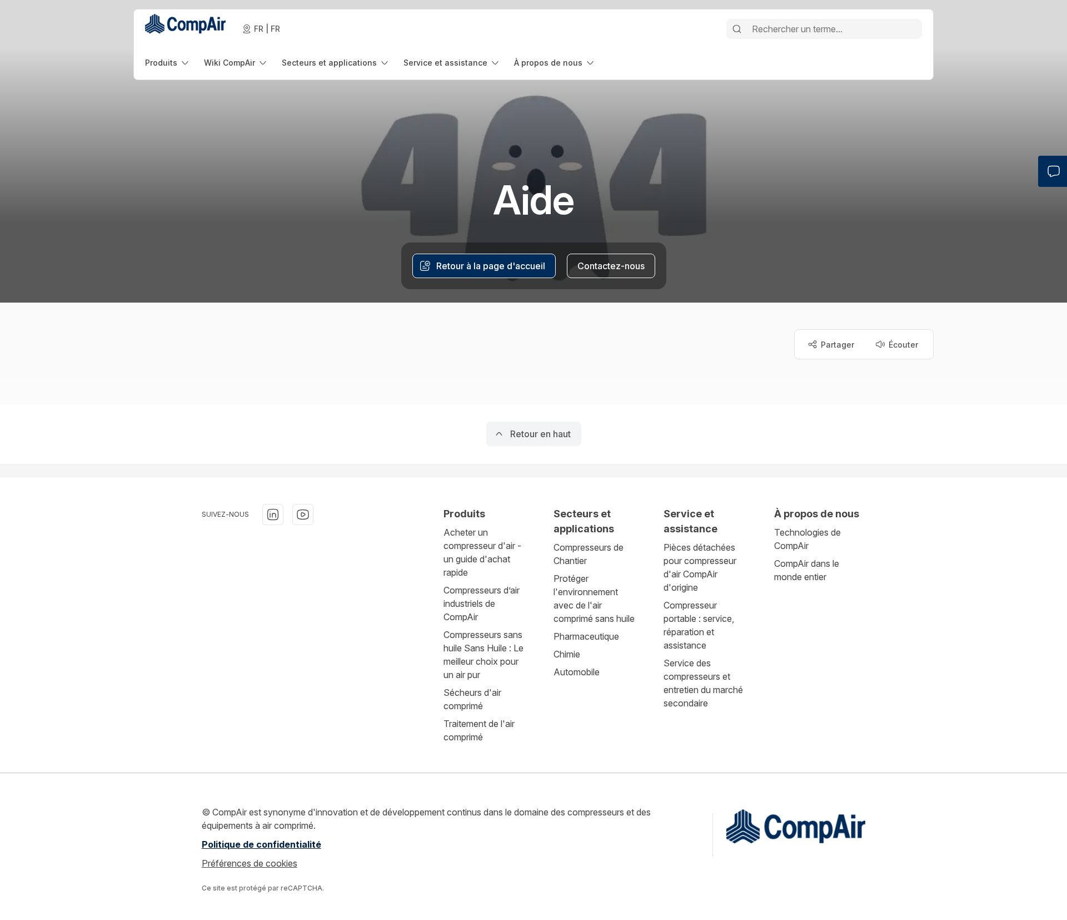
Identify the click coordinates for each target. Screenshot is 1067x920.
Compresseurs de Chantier (589, 554)
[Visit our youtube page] (302, 514)
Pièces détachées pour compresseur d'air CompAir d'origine (700, 567)
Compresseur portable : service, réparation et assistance (699, 625)
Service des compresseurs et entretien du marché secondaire (703, 683)
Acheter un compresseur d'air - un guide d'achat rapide (482, 552)
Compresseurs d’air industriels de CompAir (481, 603)
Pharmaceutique (586, 636)
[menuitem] (168, 62)
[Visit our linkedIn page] (272, 514)
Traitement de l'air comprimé (479, 730)
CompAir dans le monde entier (806, 570)
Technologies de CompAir (807, 539)
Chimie (567, 654)
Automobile (577, 671)
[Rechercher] (737, 29)
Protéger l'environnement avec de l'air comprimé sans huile (594, 598)
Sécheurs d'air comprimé (472, 699)
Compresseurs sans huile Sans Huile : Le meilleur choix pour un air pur (483, 654)
